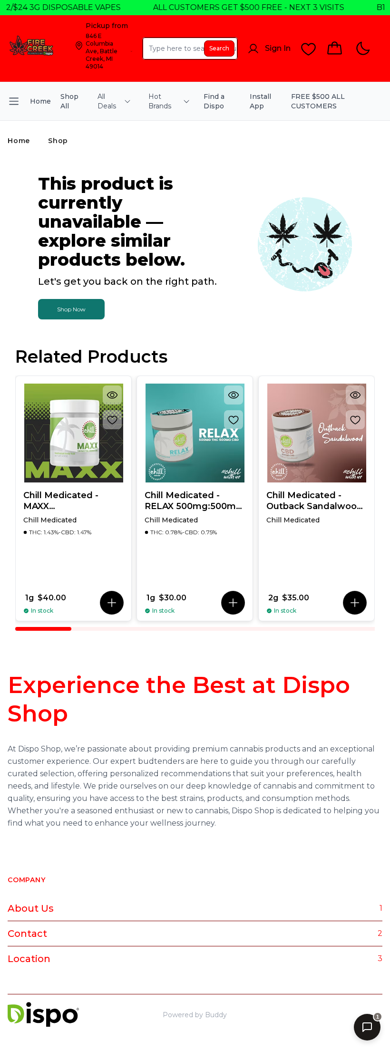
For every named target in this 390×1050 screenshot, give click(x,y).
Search (219, 48)
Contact (27, 933)
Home (19, 140)
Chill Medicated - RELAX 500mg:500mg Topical (193, 500)
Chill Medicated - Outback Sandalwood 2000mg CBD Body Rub (314, 500)
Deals (342, 1015)
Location (29, 958)
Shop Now (71, 309)
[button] (112, 603)
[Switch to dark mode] (362, 49)
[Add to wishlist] (112, 419)
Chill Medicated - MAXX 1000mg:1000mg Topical (60, 500)
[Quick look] (112, 395)
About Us (31, 908)
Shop (58, 140)
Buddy (216, 1015)
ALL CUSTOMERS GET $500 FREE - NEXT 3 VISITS (239, 7)
